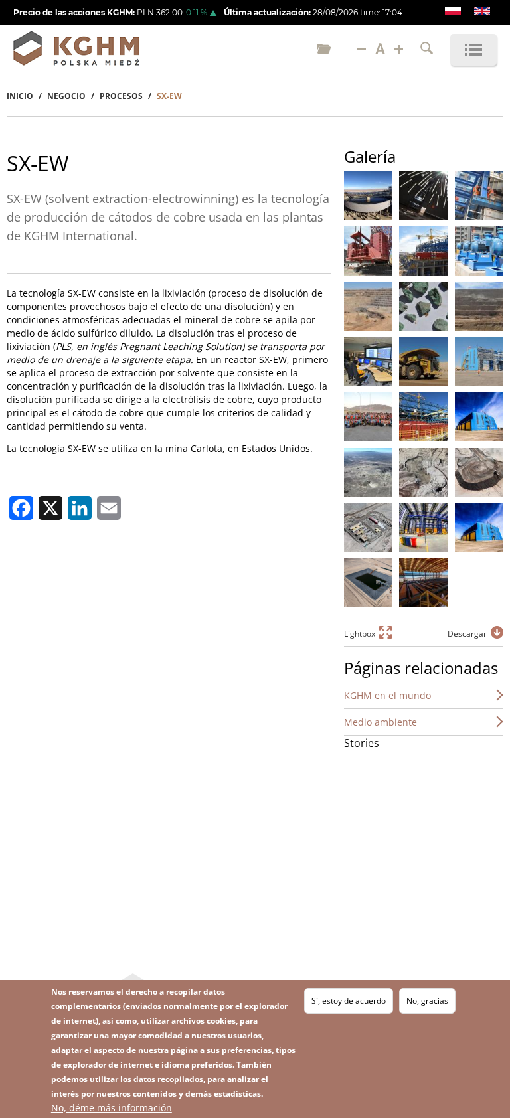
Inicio (20, 96)
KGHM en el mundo (387, 695)
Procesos (121, 96)
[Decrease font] (361, 49)
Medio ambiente (380, 722)
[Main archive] (324, 49)
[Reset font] (380, 49)
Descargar (467, 633)
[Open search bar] (426, 49)
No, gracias (427, 1000)
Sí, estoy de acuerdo (348, 1000)
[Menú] (473, 50)
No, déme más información (111, 1107)
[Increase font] (398, 49)
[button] (368, 195)
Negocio (66, 96)
